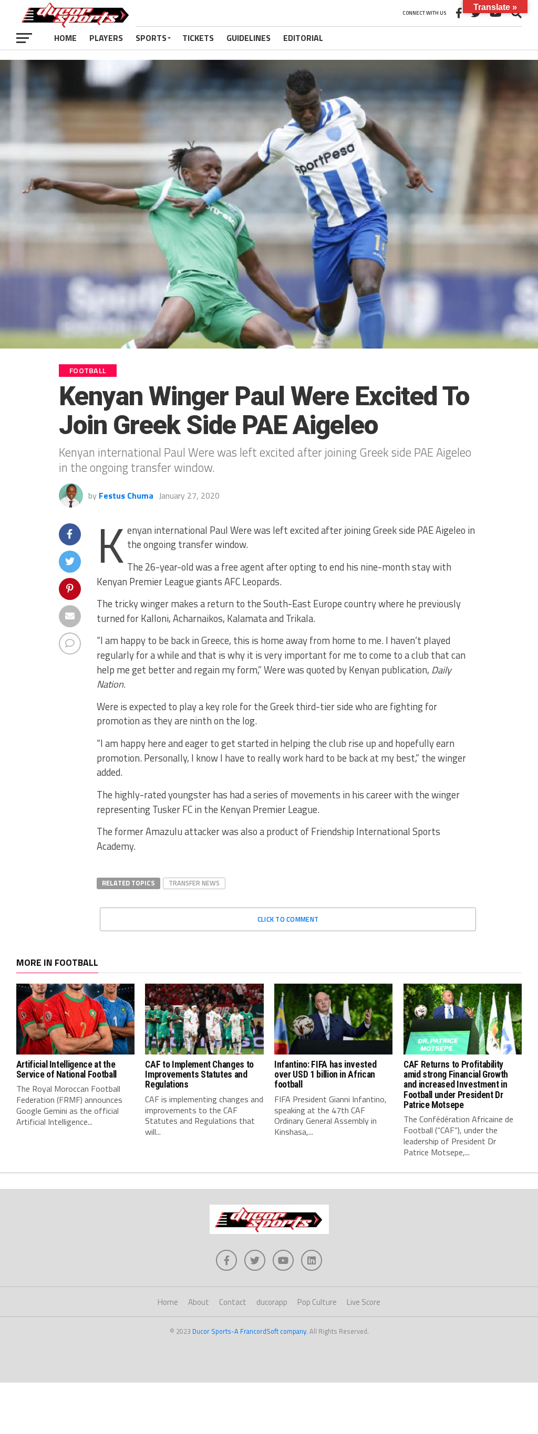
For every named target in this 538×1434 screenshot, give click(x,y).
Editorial (303, 37)
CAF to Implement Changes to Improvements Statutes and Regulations (199, 1074)
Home (65, 37)
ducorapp (271, 1302)
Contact (232, 1302)
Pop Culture (317, 1302)
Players (106, 37)
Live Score (363, 1302)
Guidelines (248, 37)
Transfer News (194, 883)
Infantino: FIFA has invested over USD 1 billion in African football (325, 1074)
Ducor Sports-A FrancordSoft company (249, 1331)
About (198, 1302)
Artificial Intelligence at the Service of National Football (66, 1069)
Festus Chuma (126, 495)
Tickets (198, 37)
